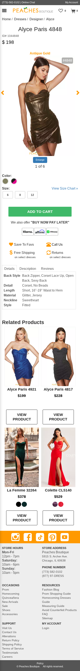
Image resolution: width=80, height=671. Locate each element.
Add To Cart (40, 212)
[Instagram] (15, 537)
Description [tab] (27, 268)
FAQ (45, 614)
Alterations (9, 636)
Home (6, 19)
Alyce (50, 19)
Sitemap (47, 618)
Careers (7, 656)
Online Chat (28, 2)
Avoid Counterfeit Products (59, 610)
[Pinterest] (52, 537)
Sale (5, 606)
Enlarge (40, 159)
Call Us (57, 244)
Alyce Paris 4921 (21, 389)
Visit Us (7, 628)
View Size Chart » (65, 188)
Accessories (10, 614)
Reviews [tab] (47, 268)
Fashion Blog (50, 589)
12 (32, 195)
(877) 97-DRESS (53, 575)
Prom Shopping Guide (56, 593)
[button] (4, 10)
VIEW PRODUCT (22, 417)
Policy (40, 663)
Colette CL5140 (58, 490)
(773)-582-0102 (11, 2)
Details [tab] (9, 268)
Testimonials (10, 652)
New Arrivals (10, 601)
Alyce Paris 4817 (58, 389)
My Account (71, 2)
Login (45, 628)
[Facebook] (28, 537)
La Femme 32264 (22, 490)
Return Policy (10, 640)
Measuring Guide (53, 606)
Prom (5, 589)
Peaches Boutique (29, 666)
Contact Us (9, 632)
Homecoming (10, 593)
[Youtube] (65, 537)
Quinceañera (10, 597)
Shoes (6, 610)
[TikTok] (40, 537)
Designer (36, 19)
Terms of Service (13, 648)
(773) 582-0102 (52, 571)
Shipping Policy (12, 644)
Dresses (20, 19)
